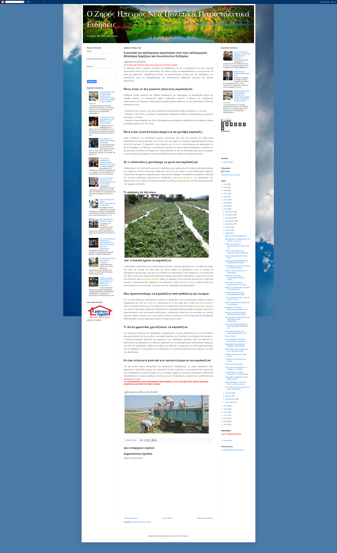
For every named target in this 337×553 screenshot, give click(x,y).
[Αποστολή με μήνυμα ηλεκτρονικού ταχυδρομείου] (145, 440)
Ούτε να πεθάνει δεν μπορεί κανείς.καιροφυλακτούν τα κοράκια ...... (107, 202)
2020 (226, 203)
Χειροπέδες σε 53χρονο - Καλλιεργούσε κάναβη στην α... (237, 308)
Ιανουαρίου (229, 402)
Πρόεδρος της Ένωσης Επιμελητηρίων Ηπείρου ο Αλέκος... (235, 278)
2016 (226, 409)
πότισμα (195, 266)
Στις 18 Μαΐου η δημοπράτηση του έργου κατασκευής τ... (237, 388)
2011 (226, 424)
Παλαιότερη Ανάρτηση (205, 518)
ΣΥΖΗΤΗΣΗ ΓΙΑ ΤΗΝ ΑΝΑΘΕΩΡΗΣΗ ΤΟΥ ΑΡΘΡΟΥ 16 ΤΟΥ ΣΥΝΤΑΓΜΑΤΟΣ (107, 120)
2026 (226, 184)
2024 (226, 190)
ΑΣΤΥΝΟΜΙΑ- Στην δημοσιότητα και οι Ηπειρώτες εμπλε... (236, 350)
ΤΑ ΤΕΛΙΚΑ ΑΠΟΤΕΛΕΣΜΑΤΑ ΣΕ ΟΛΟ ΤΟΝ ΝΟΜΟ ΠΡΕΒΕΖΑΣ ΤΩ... (236, 326)
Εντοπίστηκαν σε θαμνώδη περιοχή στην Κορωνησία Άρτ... (237, 267)
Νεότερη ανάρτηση (131, 518)
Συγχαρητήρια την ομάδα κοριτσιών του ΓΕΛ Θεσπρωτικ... (237, 373)
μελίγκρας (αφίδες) (205, 306)
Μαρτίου (228, 396)
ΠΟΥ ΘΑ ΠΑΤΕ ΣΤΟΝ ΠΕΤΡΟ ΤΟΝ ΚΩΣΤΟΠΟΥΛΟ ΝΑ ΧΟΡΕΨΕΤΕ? (237, 319)
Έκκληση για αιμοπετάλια (234, 364)
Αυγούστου (229, 224)
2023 (226, 193)
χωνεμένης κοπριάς (150, 279)
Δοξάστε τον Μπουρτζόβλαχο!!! (236, 236)
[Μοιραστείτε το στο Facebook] (153, 440)
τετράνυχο (152, 303)
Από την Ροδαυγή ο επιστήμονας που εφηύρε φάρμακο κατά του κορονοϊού (107, 181)
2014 (226, 415)
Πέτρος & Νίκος (230, 336)
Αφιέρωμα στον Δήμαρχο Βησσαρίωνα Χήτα (242, 73)
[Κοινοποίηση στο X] (150, 440)
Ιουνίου (228, 230)
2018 (226, 209)
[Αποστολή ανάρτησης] (141, 440)
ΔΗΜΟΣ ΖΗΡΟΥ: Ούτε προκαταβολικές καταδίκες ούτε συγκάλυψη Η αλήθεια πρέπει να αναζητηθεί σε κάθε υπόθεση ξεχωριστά (102, 97)
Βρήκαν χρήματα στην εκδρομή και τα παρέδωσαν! (237, 303)
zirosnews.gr (227, 440)
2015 (226, 412)
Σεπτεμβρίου (230, 221)
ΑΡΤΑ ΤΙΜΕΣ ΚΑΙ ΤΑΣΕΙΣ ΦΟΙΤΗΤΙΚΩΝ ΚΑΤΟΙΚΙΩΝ (107, 141)
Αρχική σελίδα (167, 518)
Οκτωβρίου (229, 218)
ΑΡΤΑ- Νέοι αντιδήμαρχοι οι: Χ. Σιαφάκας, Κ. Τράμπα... (236, 368)
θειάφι (175, 303)
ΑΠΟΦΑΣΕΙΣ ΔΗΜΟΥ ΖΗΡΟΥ (233, 450)
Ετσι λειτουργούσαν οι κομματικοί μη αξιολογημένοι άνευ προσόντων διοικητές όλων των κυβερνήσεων (107, 243)
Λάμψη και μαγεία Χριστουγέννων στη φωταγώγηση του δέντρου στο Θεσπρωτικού (106, 282)
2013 (226, 418)
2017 (226, 406)
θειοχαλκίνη (207, 303)
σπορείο (160, 141)
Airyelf (174, 536)
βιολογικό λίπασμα (188, 282)
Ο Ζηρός (227, 171)
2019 (226, 206)
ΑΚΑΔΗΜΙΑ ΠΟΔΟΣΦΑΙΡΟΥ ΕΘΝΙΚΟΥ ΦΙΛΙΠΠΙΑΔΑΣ (235, 345)
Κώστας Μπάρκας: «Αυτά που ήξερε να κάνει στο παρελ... (235, 383)
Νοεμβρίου (229, 215)
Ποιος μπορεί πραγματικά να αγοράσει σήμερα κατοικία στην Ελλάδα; (107, 161)
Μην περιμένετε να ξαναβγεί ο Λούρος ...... (108, 220)
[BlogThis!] (148, 440)
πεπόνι (178, 144)
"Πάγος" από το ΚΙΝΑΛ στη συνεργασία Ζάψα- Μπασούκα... (237, 252)
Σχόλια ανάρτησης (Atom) (142, 522)
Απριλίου (228, 393)
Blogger (185, 536)
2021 (226, 200)
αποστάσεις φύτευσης (182, 177)
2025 (226, 187)
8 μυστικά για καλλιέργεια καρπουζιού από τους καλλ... (236, 283)
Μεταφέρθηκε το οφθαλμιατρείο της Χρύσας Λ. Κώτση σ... (237, 240)
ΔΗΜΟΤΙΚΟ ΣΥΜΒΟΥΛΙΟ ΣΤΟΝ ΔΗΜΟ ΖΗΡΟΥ (236, 378)
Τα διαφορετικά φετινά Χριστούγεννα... (107, 259)
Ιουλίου (228, 227)
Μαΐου (227, 233)
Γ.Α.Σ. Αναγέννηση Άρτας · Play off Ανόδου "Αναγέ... (237, 298)
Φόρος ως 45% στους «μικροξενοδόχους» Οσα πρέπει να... (237, 246)
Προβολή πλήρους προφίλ (230, 175)
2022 (226, 197)
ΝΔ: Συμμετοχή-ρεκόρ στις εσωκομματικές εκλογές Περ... (236, 332)
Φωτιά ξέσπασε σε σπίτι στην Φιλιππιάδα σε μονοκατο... (235, 340)
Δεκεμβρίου (229, 212)
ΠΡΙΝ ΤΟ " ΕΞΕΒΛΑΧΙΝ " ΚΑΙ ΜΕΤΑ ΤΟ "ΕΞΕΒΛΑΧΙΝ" (237, 288)
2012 (226, 421)
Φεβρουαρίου (230, 399)
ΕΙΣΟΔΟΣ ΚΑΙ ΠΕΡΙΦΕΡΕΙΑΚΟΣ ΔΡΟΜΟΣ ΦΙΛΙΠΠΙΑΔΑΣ (236, 262)
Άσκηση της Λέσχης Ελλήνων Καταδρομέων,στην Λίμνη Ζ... (236, 313)
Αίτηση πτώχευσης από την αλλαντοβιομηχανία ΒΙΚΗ (235, 293)
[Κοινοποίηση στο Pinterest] (155, 440)
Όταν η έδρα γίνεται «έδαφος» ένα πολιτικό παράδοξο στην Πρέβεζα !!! (242, 55)
